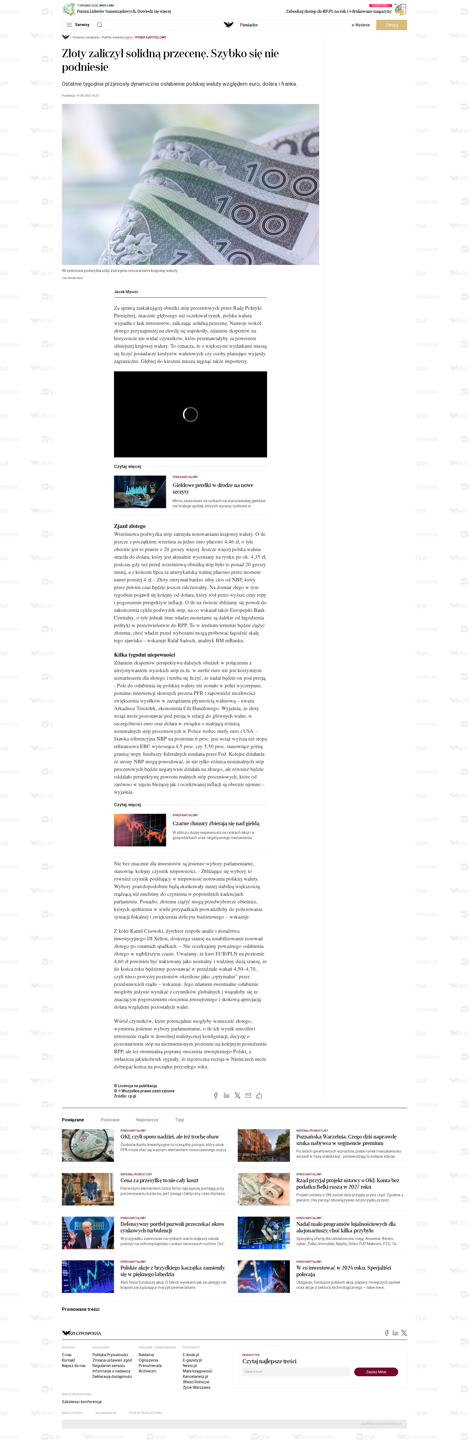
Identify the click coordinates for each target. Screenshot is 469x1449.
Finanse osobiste (86, 37)
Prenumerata (150, 1365)
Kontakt (68, 1360)
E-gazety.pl (192, 1360)
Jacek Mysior (126, 292)
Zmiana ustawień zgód (112, 1360)
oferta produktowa (145, 1413)
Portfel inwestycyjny (117, 37)
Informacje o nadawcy (112, 1371)
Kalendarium (106, 1413)
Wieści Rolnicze (196, 1382)
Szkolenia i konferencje (82, 1402)
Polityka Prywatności (110, 1355)
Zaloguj (391, 25)
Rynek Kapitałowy (150, 37)
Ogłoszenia (148, 1360)
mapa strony (72, 1413)
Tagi (179, 1119)
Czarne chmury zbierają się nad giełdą (216, 823)
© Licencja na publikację (135, 1086)
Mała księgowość (197, 1371)
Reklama (146, 1355)
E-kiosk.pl (191, 1355)
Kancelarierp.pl (195, 1376)
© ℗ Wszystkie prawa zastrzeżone (144, 1091)
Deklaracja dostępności (112, 1376)
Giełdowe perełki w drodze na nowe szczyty (213, 488)
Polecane (110, 1119)
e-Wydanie (361, 25)
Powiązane (73, 1119)
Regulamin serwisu (109, 1365)
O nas (67, 1355)
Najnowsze (147, 1119)
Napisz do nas (74, 1365)
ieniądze (249, 25)
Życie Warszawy (197, 1387)
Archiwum (147, 1371)
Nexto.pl (190, 1365)
